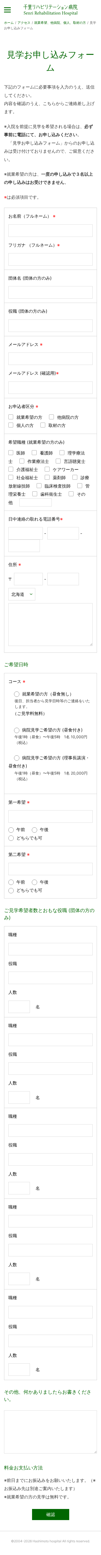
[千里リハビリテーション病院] (50, 10)
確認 (50, 1514)
